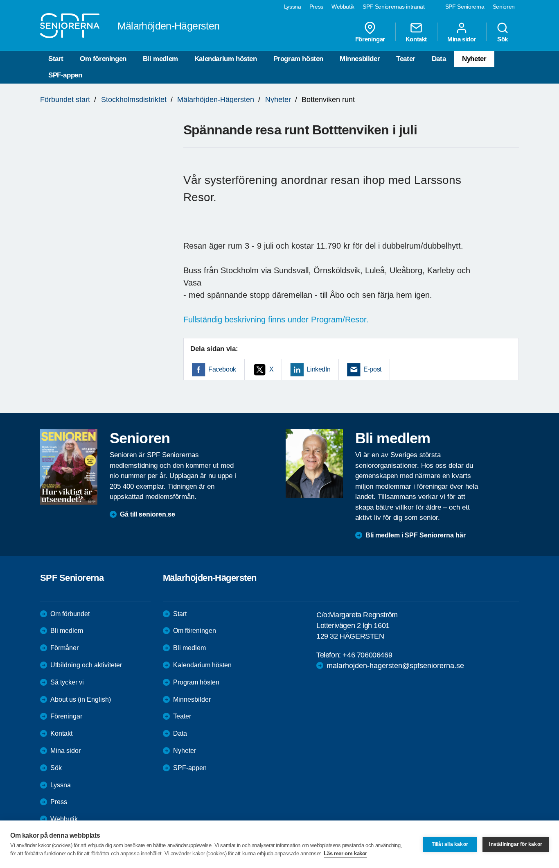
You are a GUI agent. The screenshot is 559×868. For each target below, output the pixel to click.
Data (439, 59)
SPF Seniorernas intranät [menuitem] (394, 6)
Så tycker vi (67, 682)
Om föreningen (103, 59)
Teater (405, 59)
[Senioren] (68, 467)
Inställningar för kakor (515, 844)
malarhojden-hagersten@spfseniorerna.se (395, 666)
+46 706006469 (367, 655)
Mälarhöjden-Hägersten (215, 99)
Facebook (222, 369)
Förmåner (64, 647)
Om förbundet (70, 613)
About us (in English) (80, 699)
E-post (372, 369)
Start (55, 59)
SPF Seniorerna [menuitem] (465, 6)
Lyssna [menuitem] (292, 6)
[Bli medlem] (314, 463)
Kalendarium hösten (225, 59)
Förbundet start (65, 99)
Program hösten (298, 59)
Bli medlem (160, 59)
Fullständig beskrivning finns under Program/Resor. (276, 319)
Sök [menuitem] (502, 39)
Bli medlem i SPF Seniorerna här (415, 535)
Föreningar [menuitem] (370, 39)
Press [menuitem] (316, 6)
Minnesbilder (360, 59)
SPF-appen (65, 75)
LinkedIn (318, 369)
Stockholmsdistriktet (134, 99)
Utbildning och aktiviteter (86, 665)
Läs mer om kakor (345, 853)
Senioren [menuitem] (504, 6)
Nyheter (474, 59)
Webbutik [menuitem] (342, 6)
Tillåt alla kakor (450, 844)
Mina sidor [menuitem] (461, 39)
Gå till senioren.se (147, 514)
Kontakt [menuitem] (416, 39)
